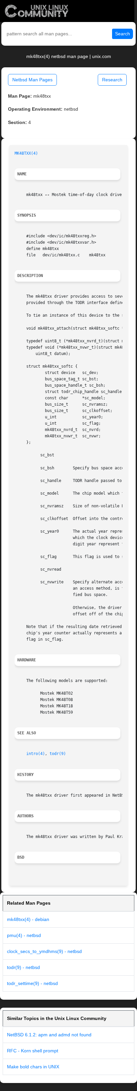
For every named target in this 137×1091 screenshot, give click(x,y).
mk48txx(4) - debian (28, 919)
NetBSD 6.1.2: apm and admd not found (49, 1034)
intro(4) (35, 753)
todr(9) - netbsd (23, 967)
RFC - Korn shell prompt (32, 1050)
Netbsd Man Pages (32, 79)
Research (112, 79)
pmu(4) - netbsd (24, 935)
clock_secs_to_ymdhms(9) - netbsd (44, 951)
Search (122, 33)
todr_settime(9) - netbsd (32, 983)
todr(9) (58, 753)
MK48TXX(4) (26, 153)
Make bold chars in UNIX (33, 1066)
